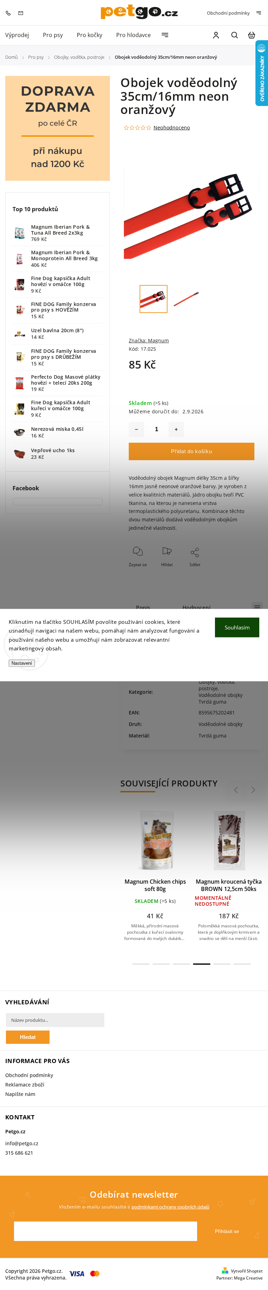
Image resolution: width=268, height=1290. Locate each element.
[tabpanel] (155, 881)
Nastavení (22, 663)
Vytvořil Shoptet (247, 1271)
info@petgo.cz (21, 1143)
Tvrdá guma (212, 735)
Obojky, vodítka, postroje (217, 685)
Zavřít (232, 574)
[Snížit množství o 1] (136, 429)
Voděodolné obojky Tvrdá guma (221, 698)
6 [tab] (242, 964)
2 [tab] (161, 964)
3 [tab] (181, 964)
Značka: (149, 340)
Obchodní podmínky (228, 13)
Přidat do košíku (191, 451)
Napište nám (20, 1094)
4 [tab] (201, 964)
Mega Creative (248, 1278)
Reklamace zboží (24, 1084)
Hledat (28, 1037)
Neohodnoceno (172, 127)
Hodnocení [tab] (197, 607)
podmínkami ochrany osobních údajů (170, 1207)
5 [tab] (222, 964)
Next (253, 790)
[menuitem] (20, 35)
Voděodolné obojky (221, 724)
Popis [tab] (143, 607)
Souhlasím (237, 627)
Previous (237, 790)
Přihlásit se (227, 1231)
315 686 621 (19, 1152)
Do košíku (138, 844)
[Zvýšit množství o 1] (176, 429)
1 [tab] (141, 964)
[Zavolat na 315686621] (9, 12)
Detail (171, 844)
